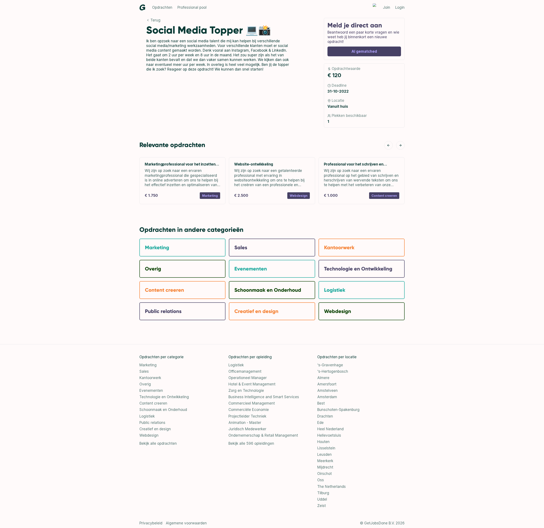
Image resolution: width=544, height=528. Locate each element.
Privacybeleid (150, 523)
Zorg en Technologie (246, 390)
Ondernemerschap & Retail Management (263, 435)
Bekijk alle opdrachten (158, 443)
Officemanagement (244, 371)
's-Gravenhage (330, 365)
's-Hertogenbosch (332, 371)
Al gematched (364, 51)
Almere (323, 378)
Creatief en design (155, 429)
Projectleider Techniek (247, 416)
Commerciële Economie (248, 410)
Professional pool (192, 7)
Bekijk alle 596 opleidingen (251, 443)
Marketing (148, 365)
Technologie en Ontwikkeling (164, 397)
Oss (320, 480)
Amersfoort (326, 384)
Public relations (152, 422)
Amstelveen (327, 390)
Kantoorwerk (150, 378)
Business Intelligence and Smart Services (263, 397)
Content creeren (153, 403)
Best (321, 403)
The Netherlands (331, 486)
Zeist (321, 506)
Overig (145, 384)
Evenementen (151, 390)
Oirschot (324, 473)
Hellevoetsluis (329, 435)
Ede (320, 422)
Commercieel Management (251, 403)
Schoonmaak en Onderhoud (163, 410)
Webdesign (149, 435)
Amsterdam (327, 397)
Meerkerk (325, 461)
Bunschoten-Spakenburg (338, 410)
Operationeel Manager (247, 378)
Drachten (325, 416)
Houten (323, 442)
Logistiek (147, 416)
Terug (155, 20)
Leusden (324, 454)
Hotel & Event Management (251, 384)
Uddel (322, 499)
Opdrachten (162, 7)
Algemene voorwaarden (186, 523)
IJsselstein (326, 448)
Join (386, 7)
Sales (144, 371)
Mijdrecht (325, 467)
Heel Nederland (330, 429)
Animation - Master (244, 422)
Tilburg (323, 493)
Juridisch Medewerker (247, 429)
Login (400, 7)
